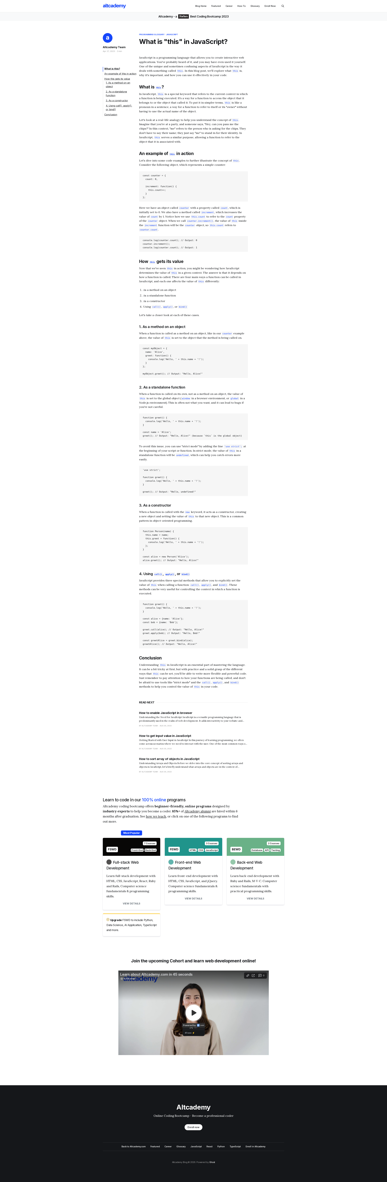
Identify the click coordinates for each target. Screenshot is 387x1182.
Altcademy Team (114, 47)
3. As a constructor (117, 100)
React (210, 1146)
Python (221, 1146)
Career (229, 6)
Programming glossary (151, 34)
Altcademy (165, 16)
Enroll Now (270, 6)
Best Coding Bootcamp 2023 (209, 16)
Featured (216, 6)
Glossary (255, 6)
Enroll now (193, 1127)
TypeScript (235, 1146)
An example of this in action (120, 73)
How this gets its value (117, 78)
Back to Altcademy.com (134, 1146)
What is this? (112, 68)
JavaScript (172, 34)
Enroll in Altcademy (255, 1146)
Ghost (212, 1162)
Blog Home (201, 6)
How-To (241, 6)
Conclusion (110, 114)
